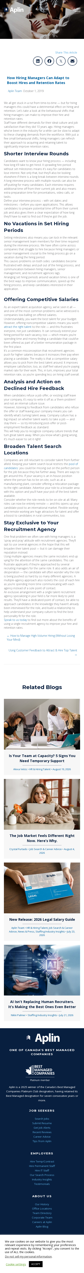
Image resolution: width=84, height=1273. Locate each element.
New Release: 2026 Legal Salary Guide (42, 919)
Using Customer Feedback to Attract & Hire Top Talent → (43, 652)
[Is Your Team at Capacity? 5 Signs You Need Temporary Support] (42, 724)
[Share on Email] (72, 61)
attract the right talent (17, 327)
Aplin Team (15, 91)
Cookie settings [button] (16, 1264)
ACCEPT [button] (35, 1264)
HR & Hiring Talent (39, 769)
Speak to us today (15, 620)
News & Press (26, 931)
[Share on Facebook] (49, 61)
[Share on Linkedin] (38, 61)
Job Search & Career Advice (45, 849)
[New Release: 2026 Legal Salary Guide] (42, 887)
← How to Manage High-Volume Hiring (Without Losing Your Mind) (41, 637)
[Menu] (75, 10)
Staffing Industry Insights (50, 931)
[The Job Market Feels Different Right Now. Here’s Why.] (42, 804)
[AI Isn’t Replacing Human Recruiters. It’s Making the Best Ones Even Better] (42, 970)
